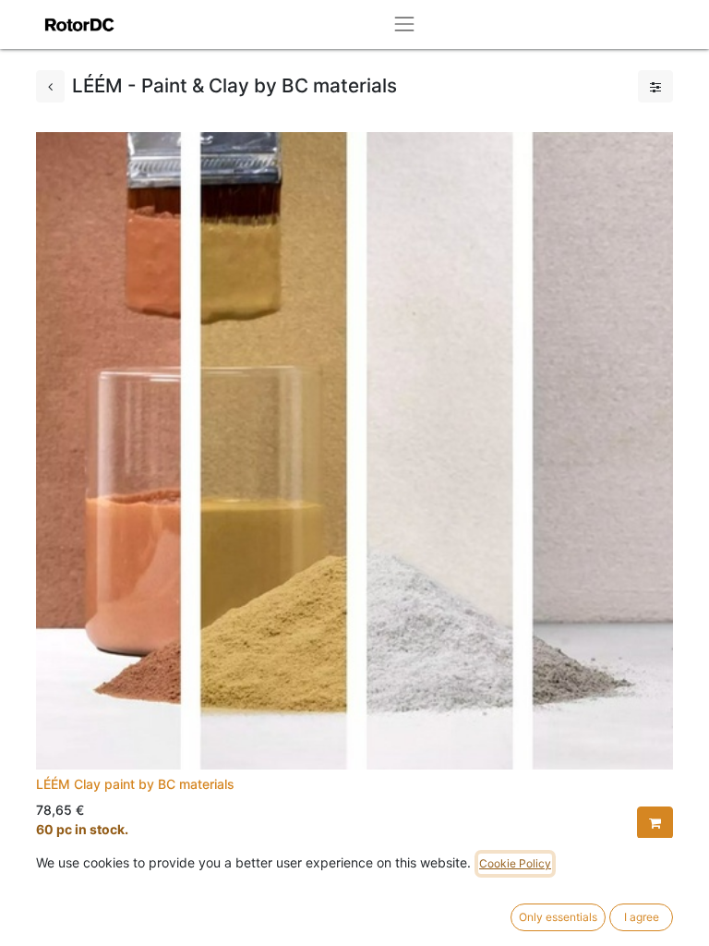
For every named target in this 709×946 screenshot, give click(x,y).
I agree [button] (641, 917)
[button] (655, 823)
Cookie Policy (515, 863)
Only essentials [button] (558, 917)
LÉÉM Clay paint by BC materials (135, 784)
